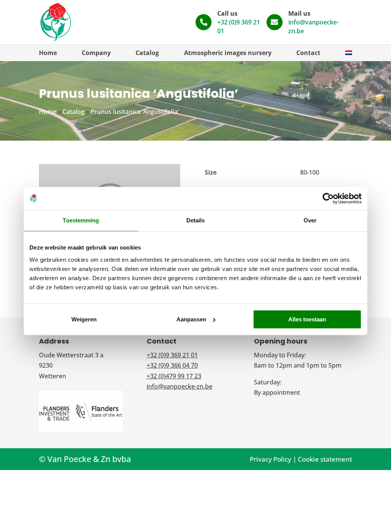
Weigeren (84, 319)
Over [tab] (310, 220)
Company (96, 53)
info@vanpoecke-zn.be (179, 386)
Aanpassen (191, 319)
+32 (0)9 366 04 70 (172, 365)
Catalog (147, 53)
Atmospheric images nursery (227, 53)
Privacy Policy (270, 459)
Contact (308, 53)
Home (48, 53)
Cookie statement (325, 459)
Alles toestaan (307, 319)
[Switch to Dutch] (348, 52)
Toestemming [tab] (81, 220)
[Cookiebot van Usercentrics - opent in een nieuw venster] (328, 198)
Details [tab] (195, 220)
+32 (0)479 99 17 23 (174, 376)
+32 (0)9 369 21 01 (172, 355)
